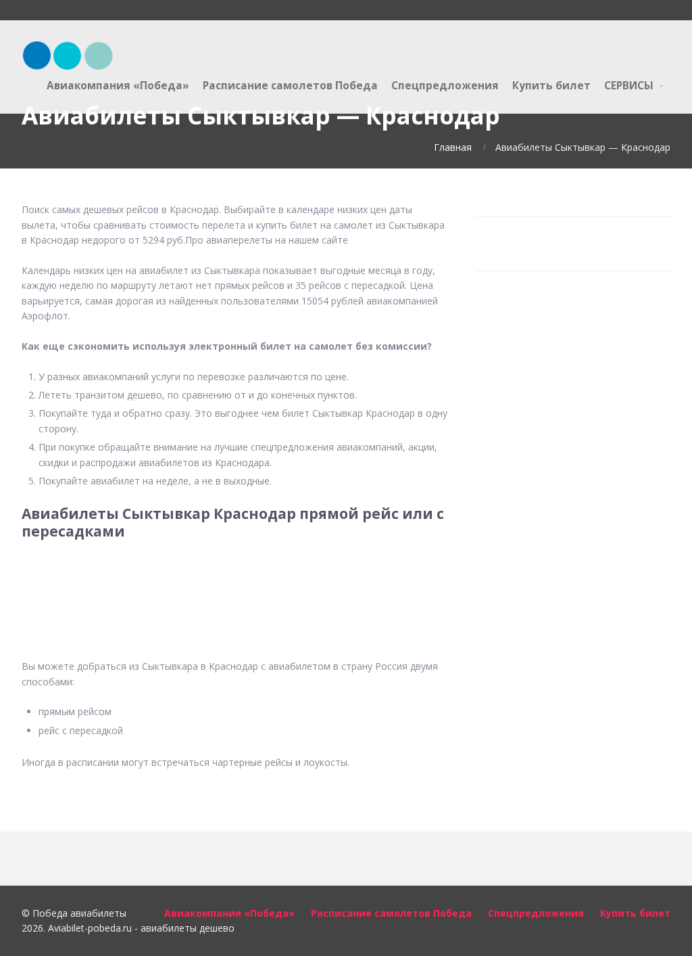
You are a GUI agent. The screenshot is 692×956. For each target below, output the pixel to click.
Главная (453, 147)
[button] (236, 582)
